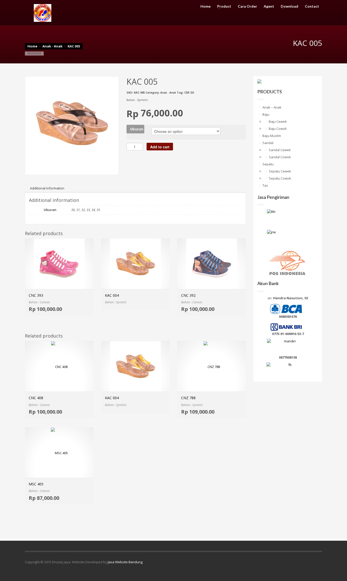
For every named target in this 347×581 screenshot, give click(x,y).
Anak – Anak (271, 107)
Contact (312, 6)
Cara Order (247, 6)
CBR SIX (189, 92)
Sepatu (268, 164)
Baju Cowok (278, 128)
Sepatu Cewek (280, 171)
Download (288, 6)
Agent (269, 6)
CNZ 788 (188, 397)
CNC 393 (36, 295)
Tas (265, 185)
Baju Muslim (271, 135)
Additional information (47, 188)
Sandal (267, 142)
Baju (265, 114)
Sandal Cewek (280, 150)
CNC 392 (188, 295)
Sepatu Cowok (280, 178)
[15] (72, 122)
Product (222, 6)
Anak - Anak (52, 46)
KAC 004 (112, 295)
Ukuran (136, 129)
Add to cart (159, 146)
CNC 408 (36, 397)
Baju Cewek (278, 121)
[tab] (47, 188)
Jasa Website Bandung (125, 562)
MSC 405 (36, 484)
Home (205, 6)
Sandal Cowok (280, 157)
